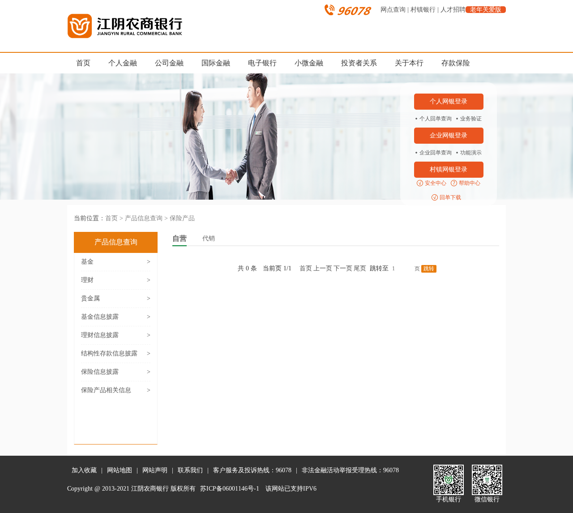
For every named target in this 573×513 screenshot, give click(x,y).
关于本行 (409, 63)
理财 (115, 280)
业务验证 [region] (471, 118)
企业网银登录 (448, 135)
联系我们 (190, 470)
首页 (83, 63)
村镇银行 (423, 9)
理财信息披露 (115, 335)
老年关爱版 (485, 9)
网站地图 (119, 470)
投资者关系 (359, 63)
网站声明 (154, 470)
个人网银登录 (448, 101)
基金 (115, 261)
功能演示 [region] (471, 153)
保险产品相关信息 (115, 390)
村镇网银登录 (448, 169)
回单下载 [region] (450, 197)
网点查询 (393, 9)
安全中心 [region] (435, 183)
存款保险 (455, 63)
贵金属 (115, 298)
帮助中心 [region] (469, 183)
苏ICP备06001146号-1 (229, 488)
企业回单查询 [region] (435, 153)
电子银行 (262, 63)
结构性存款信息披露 (115, 353)
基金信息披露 (115, 316)
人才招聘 (453, 9)
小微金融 (309, 63)
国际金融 (215, 63)
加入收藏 (84, 470)
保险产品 (182, 218)
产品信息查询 (143, 218)
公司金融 (169, 63)
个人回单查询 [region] (435, 118)
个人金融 (122, 63)
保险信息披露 (115, 371)
